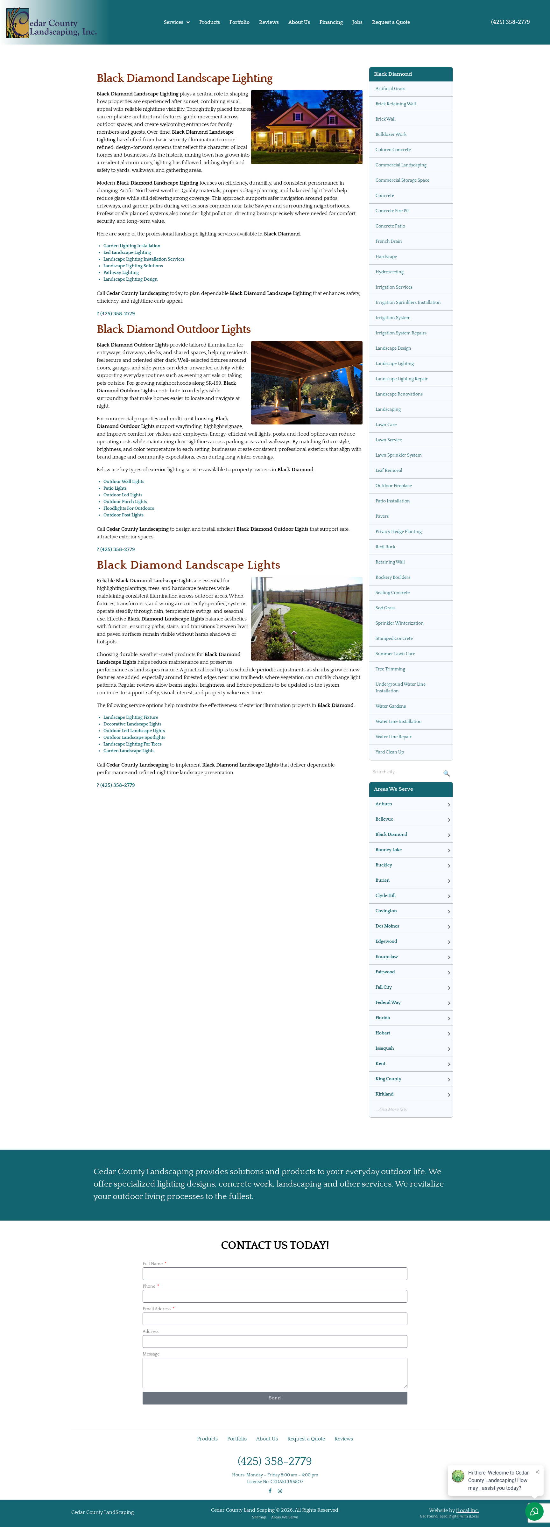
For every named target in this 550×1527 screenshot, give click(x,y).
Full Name (153, 1263)
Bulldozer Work (391, 134)
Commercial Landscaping (401, 165)
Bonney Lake (389, 849)
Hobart (383, 1033)
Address (151, 1331)
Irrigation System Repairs (401, 333)
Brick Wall (386, 119)
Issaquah (385, 1048)
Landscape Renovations (399, 394)
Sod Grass (385, 608)
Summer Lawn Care (395, 653)
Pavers (382, 516)
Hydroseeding (390, 272)
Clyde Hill (386, 895)
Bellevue (384, 819)
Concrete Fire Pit (392, 211)
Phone (149, 1286)
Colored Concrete (393, 149)
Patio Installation (393, 501)
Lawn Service (389, 440)
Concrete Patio (390, 226)
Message (151, 1354)
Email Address (157, 1309)
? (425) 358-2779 (116, 314)
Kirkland (385, 1094)
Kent (380, 1063)
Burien (383, 880)
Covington (386, 911)
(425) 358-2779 (510, 22)
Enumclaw (387, 956)
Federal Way (388, 1002)
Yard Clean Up (390, 752)
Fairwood (385, 972)
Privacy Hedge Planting (399, 531)
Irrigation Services (394, 287)
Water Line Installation (399, 721)
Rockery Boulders (393, 577)
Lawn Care (386, 424)
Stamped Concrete (394, 638)
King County (388, 1079)
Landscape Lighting (395, 363)
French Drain (389, 241)
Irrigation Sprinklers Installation (408, 302)
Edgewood (386, 941)
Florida (383, 1017)
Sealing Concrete (393, 592)
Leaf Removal (389, 470)
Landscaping (388, 409)
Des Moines (387, 926)
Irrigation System (393, 317)
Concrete (385, 195)
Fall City (384, 987)
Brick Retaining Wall (396, 104)
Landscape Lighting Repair (402, 379)
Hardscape (386, 256)
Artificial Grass (390, 88)
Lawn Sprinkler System (399, 455)
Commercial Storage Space (402, 180)
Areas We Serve (284, 1517)
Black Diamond (391, 834)
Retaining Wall (390, 562)
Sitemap (259, 1517)
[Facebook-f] (270, 1490)
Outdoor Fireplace (394, 485)
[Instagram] (280, 1490)
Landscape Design (393, 348)
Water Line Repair (394, 736)
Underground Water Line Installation (401, 688)
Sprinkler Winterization (400, 623)
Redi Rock (385, 547)
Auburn (384, 804)
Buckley (384, 865)
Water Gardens (391, 706)
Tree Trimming (390, 669)
